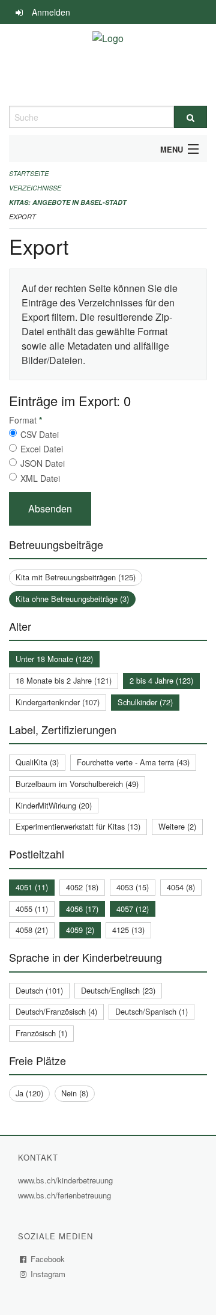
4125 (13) (128, 929)
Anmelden (51, 12)
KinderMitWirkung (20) (54, 805)
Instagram (48, 1274)
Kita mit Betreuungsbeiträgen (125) (76, 577)
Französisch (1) (41, 1033)
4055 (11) (32, 908)
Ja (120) (29, 1093)
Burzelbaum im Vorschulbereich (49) (77, 783)
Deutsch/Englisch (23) (118, 990)
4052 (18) (82, 887)
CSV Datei (39, 434)
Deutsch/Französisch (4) (56, 1011)
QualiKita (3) (37, 762)
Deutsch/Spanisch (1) (151, 1011)
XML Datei (40, 478)
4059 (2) (80, 929)
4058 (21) (32, 929)
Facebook (48, 1259)
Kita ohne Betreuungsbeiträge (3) (72, 598)
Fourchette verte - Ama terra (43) (133, 762)
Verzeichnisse (35, 187)
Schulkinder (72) (145, 702)
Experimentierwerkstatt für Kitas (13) (78, 826)
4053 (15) (132, 887)
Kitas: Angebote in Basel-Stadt (68, 202)
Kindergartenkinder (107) (58, 702)
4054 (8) (181, 887)
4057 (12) (132, 908)
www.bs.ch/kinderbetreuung (67, 1180)
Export (22, 216)
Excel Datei (41, 449)
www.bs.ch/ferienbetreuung (66, 1195)
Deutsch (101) (39, 990)
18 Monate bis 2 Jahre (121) (64, 680)
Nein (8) (74, 1093)
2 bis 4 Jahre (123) (161, 680)
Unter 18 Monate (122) (54, 658)
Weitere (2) (177, 826)
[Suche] (190, 117)
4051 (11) (32, 887)
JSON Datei (42, 463)
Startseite (29, 173)
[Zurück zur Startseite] (108, 65)
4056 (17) (82, 908)
